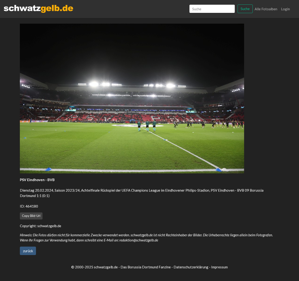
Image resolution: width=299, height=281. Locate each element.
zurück (28, 251)
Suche (245, 9)
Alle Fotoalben (266, 9)
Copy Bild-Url (31, 216)
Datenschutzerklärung (191, 267)
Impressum (219, 267)
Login (285, 9)
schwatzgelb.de (49, 226)
